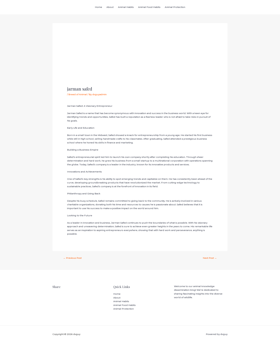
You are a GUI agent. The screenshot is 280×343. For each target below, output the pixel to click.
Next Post (210, 258)
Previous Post (72, 258)
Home (98, 7)
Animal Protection (175, 7)
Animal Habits (126, 7)
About (110, 7)
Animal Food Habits (149, 7)
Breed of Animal (77, 94)
